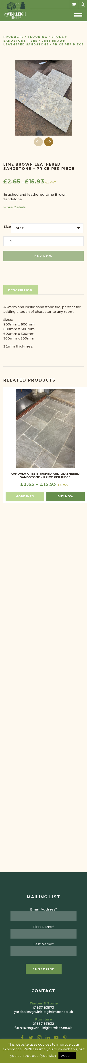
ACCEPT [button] (67, 1055)
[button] (48, 141)
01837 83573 (43, 1007)
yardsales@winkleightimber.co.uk (43, 1012)
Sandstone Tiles (20, 40)
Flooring (37, 37)
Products (13, 37)
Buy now (43, 256)
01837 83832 (43, 1023)
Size (7, 226)
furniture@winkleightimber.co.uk (43, 1028)
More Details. (14, 207)
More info (24, 496)
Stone (58, 37)
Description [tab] (20, 290)
